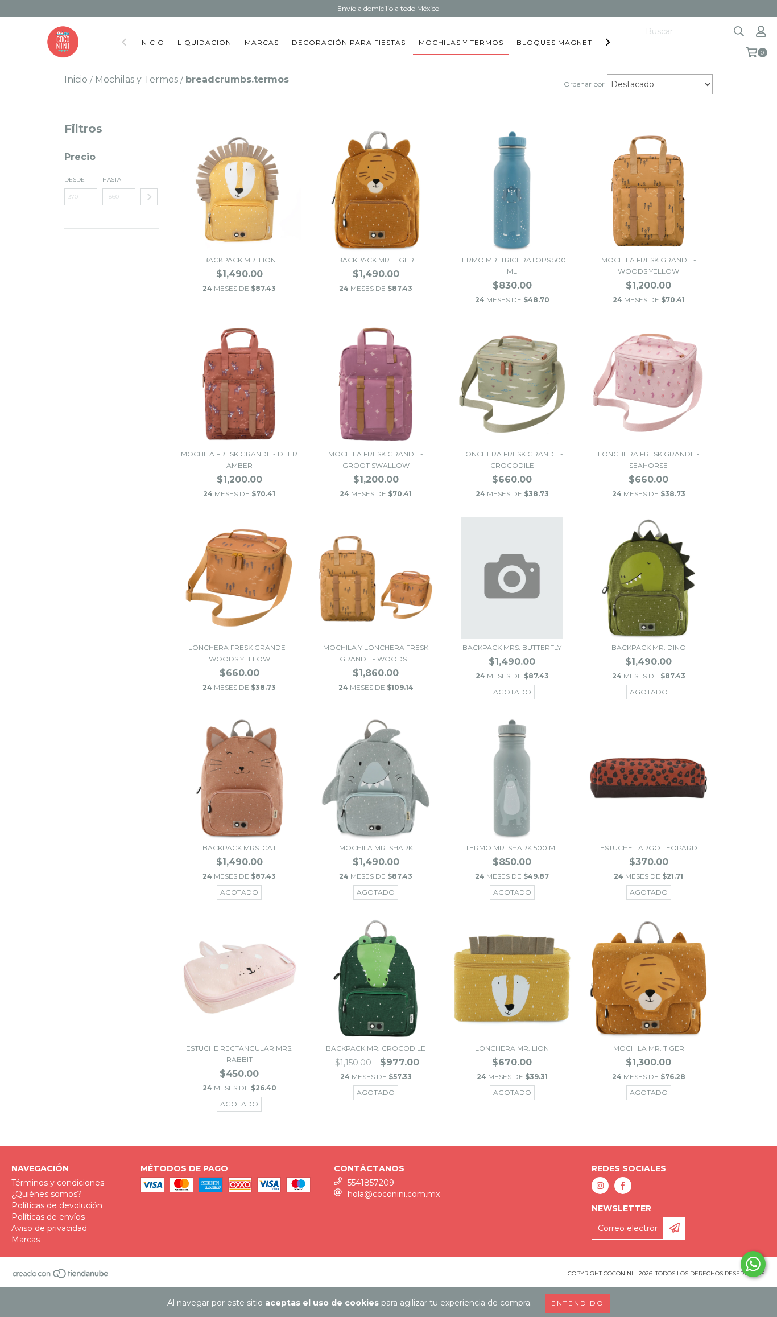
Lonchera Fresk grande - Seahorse (649, 460)
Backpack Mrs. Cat (239, 847)
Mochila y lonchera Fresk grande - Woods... (375, 653)
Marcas (262, 42)
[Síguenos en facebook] (622, 1185)
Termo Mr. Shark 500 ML (512, 847)
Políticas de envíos (48, 1217)
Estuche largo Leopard (648, 847)
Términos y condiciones (57, 1183)
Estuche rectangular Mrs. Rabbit (239, 1054)
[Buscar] (739, 32)
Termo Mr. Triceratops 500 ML (512, 265)
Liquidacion (204, 42)
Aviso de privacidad (49, 1228)
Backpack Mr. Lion (239, 260)
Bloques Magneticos (563, 42)
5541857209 (371, 1183)
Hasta (111, 179)
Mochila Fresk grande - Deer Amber (239, 460)
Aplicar (149, 196)
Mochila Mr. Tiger (648, 1048)
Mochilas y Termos (461, 42)
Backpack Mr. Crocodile (375, 1048)
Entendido (577, 1303)
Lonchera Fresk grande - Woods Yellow (239, 653)
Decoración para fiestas (349, 42)
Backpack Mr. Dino (648, 647)
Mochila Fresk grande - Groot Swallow (375, 460)
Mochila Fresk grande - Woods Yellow (648, 265)
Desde (74, 179)
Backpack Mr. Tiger (375, 260)
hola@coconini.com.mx (394, 1194)
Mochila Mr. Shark (376, 847)
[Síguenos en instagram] (600, 1185)
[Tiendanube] (61, 1277)
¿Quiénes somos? (46, 1194)
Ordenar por (584, 84)
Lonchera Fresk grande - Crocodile (512, 460)
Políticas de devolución (56, 1205)
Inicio (151, 42)
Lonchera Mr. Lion (512, 1048)
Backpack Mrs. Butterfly (511, 647)
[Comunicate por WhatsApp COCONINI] (753, 1264)
